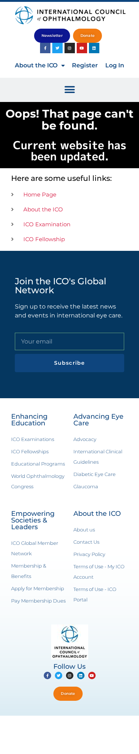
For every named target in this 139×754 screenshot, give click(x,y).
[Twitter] (57, 48)
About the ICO (36, 65)
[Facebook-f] (45, 48)
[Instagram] (69, 48)
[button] (69, 90)
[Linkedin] (94, 48)
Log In (114, 65)
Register (85, 65)
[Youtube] (82, 48)
